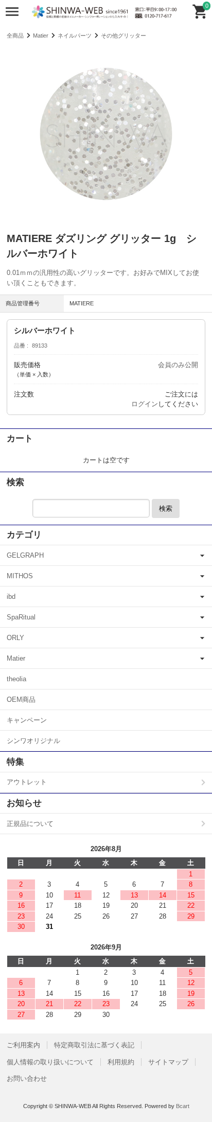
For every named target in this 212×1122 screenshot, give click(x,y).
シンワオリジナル (33, 741)
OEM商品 (21, 699)
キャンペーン (27, 720)
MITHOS (20, 576)
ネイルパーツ (75, 35)
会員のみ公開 (178, 365)
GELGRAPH (25, 555)
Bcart (182, 1106)
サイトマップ (168, 1062)
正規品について (30, 823)
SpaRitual (21, 617)
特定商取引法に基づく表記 (94, 1045)
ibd (11, 596)
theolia (16, 679)
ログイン (144, 404)
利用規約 (121, 1062)
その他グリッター (123, 35)
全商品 (15, 35)
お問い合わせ (27, 1078)
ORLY (15, 638)
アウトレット (27, 782)
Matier (40, 35)
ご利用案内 (23, 1045)
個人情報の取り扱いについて (50, 1062)
